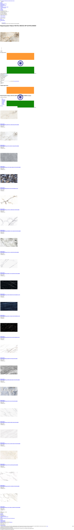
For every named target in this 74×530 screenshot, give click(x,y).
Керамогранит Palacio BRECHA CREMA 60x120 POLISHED (9, 124)
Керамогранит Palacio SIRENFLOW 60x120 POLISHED (8, 358)
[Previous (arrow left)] (0, 511)
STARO (6, 74)
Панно (3, 103)
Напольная (3, 100)
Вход (1, 525)
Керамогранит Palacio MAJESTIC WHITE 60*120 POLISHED (9, 486)
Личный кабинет (2, 520)
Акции (1, 8)
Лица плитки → (2, 145)
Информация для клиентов (4, 516)
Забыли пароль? (2, 20)
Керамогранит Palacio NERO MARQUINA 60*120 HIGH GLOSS (10, 294)
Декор (3, 102)
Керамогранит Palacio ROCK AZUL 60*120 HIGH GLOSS (9, 188)
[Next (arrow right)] (1, 511)
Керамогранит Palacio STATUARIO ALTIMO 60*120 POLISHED (10, 507)
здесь (47, 526)
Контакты (1, 514)
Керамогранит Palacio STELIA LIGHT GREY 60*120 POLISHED (10, 443)
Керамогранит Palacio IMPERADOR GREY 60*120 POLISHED (10, 379)
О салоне (1, 9)
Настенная (3, 99)
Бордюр (3, 104)
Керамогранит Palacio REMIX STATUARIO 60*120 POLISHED (10, 273)
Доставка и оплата (3, 7)
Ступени (3, 101)
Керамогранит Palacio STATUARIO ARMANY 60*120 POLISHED (10, 167)
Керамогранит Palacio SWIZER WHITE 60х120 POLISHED (9, 422)
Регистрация (2, 19)
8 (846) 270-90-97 (2, 15)
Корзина (1, 519)
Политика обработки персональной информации (7, 518)
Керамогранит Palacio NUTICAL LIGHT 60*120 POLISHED (9, 252)
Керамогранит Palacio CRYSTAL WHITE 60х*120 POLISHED (9, 209)
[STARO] (1, 51)
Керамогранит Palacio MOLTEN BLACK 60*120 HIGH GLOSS (10, 337)
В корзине (16, 81)
